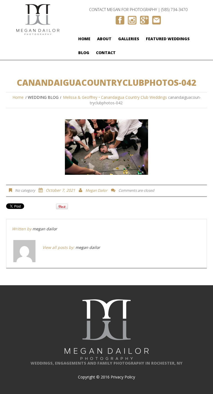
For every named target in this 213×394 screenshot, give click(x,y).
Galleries (128, 38)
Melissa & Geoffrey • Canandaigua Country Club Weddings (115, 97)
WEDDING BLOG (43, 97)
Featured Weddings (168, 38)
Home (84, 38)
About (104, 38)
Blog (83, 52)
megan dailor (96, 190)
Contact (106, 52)
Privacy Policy (123, 377)
